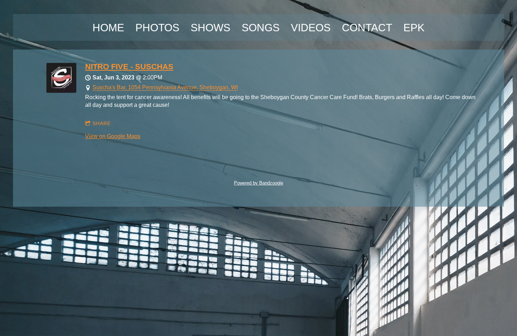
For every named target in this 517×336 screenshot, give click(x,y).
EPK (414, 27)
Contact (367, 27)
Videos (311, 27)
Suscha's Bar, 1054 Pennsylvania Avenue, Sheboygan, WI (165, 87)
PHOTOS (157, 27)
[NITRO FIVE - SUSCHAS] (61, 91)
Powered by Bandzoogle (258, 183)
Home (108, 27)
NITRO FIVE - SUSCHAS (129, 66)
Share (101, 123)
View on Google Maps (112, 136)
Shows (210, 27)
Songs (261, 27)
